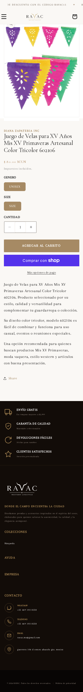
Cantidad (12, 217)
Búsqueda (10, 543)
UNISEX (15, 186)
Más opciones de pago (41, 272)
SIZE (12, 206)
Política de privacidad (66, 683)
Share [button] (13, 378)
